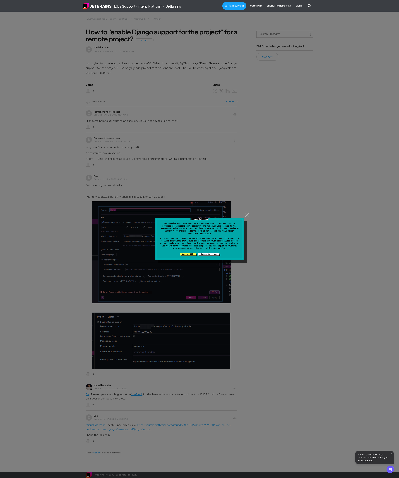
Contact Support (234, 6)
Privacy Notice (192, 243)
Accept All (187, 254)
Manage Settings (209, 254)
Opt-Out (221, 248)
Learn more (205, 233)
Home (97, 6)
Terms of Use (216, 243)
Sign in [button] (299, 6)
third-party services (177, 246)
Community (256, 6)
